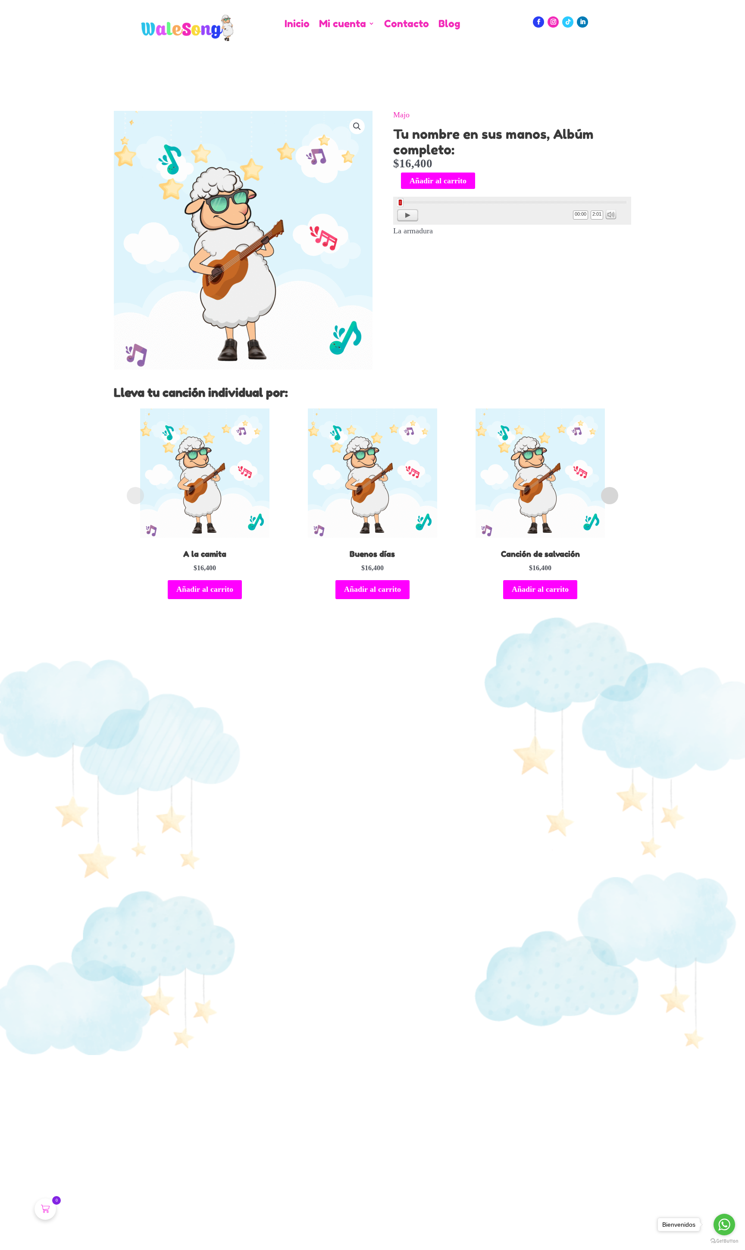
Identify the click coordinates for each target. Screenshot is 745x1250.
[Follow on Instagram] (553, 22)
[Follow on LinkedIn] (582, 22)
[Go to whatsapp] (724, 1224)
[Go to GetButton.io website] (724, 1241)
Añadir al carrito (438, 180)
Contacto (406, 24)
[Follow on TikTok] (567, 22)
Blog (449, 24)
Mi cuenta (342, 24)
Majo (401, 114)
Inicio (297, 24)
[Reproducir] (407, 215)
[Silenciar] (611, 214)
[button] (357, 126)
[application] (512, 211)
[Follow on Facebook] (538, 22)
